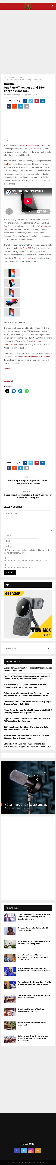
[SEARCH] (49, 648)
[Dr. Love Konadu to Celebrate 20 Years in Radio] (10, 931)
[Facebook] (17, 1150)
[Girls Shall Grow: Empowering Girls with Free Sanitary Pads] (10, 944)
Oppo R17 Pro (29, 248)
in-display (29, 258)
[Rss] (38, 1150)
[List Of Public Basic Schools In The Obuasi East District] (10, 998)
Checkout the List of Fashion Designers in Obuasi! (31, 1010)
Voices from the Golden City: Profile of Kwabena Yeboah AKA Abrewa (34, 983)
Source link (8, 381)
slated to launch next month (32, 145)
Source (7, 369)
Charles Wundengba (13, 95)
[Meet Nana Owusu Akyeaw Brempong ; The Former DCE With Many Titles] (10, 958)
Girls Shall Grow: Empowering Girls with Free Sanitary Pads (34, 942)
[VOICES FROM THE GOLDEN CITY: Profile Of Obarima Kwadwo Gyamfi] (10, 971)
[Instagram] (31, 1150)
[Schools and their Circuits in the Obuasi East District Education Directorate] (10, 1039)
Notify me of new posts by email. (20, 568)
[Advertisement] (28, 40)
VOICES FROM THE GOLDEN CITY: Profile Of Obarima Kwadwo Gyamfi (34, 969)
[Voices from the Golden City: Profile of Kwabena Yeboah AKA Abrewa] (10, 985)
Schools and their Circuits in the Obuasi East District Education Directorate (33, 1038)
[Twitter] (24, 1150)
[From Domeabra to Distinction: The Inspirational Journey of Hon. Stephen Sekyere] (10, 917)
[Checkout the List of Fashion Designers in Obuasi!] (10, 1012)
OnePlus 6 (8, 164)
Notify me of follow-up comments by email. (26, 561)
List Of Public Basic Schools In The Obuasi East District (34, 996)
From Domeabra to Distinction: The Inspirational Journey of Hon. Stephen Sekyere (34, 916)
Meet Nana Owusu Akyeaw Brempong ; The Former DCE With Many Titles (33, 957)
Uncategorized (9, 84)
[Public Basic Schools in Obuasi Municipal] (10, 1025)
